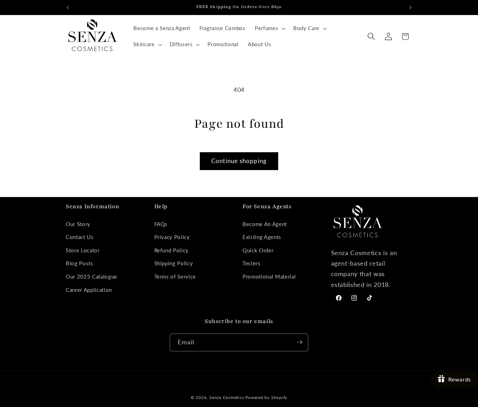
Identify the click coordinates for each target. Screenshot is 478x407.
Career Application (89, 290)
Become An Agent (264, 224)
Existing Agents (261, 237)
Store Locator (83, 250)
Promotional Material (269, 276)
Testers (251, 263)
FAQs (161, 224)
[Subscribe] (299, 342)
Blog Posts (79, 263)
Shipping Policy (173, 263)
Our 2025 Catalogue (91, 276)
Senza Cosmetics (226, 397)
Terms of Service (175, 276)
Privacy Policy (172, 237)
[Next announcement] (410, 7)
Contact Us (80, 237)
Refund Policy (171, 250)
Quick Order (257, 250)
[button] (269, 28)
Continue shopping (239, 160)
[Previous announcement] (68, 7)
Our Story (78, 224)
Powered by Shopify (266, 397)
